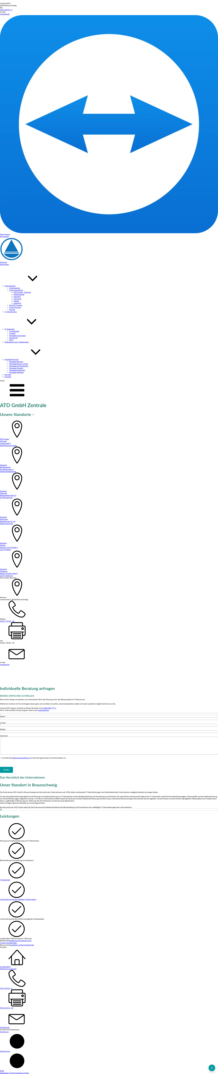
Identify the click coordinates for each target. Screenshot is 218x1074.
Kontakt (30, 945)
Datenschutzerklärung (20, 758)
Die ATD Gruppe (15, 305)
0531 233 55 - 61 (6, 1008)
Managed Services (16, 361)
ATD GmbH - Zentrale (22, 292)
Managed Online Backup (18, 366)
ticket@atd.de (43, 710)
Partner (12, 309)
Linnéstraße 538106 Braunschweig (8, 968)
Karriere (24, 945)
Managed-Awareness (17, 335)
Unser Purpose (15, 307)
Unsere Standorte (16, 290)
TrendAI (12, 333)
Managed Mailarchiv (17, 370)
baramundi (13, 338)
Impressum (17, 940)
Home (11, 945)
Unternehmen (14, 288)
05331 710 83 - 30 (7, 621)
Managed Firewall (16, 368)
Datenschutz (26, 940)
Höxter (16, 301)
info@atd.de (4, 14)
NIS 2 (11, 340)
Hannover (17, 299)
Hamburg (17, 303)
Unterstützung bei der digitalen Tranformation (18, 899)
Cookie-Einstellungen (8, 943)
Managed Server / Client (18, 364)
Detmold (17, 296)
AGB (11, 940)
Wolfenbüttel (19, 294)
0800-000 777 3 (49, 708)
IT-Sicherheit (14, 331)
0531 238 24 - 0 (6, 10)
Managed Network (16, 372)
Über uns (17, 945)
